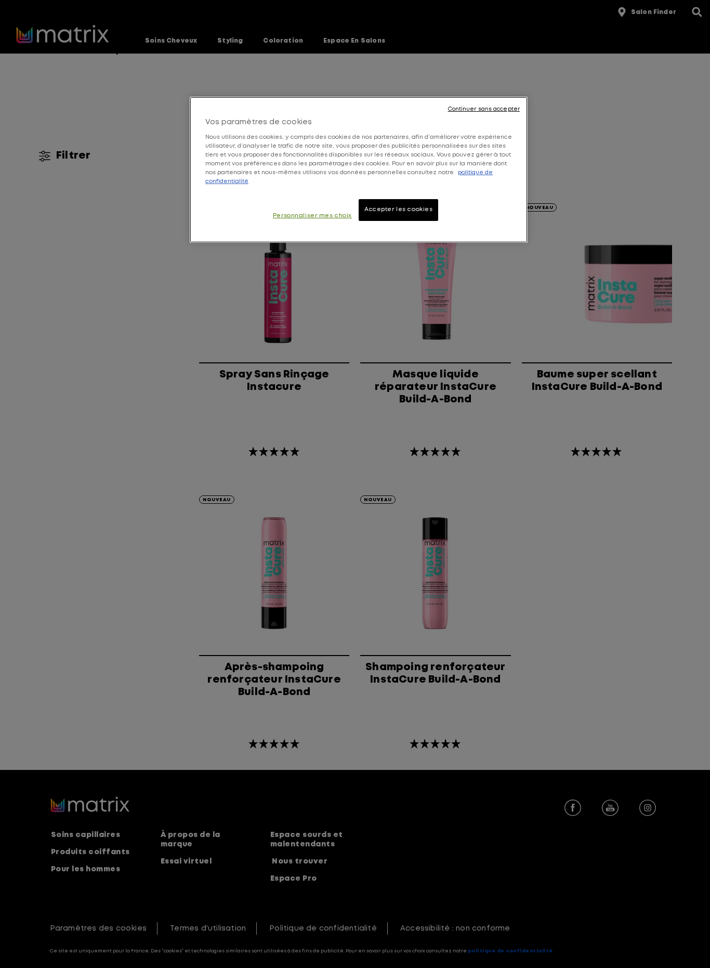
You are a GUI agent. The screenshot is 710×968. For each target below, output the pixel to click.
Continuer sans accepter (484, 109)
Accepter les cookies (398, 209)
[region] (359, 170)
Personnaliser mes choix (312, 215)
